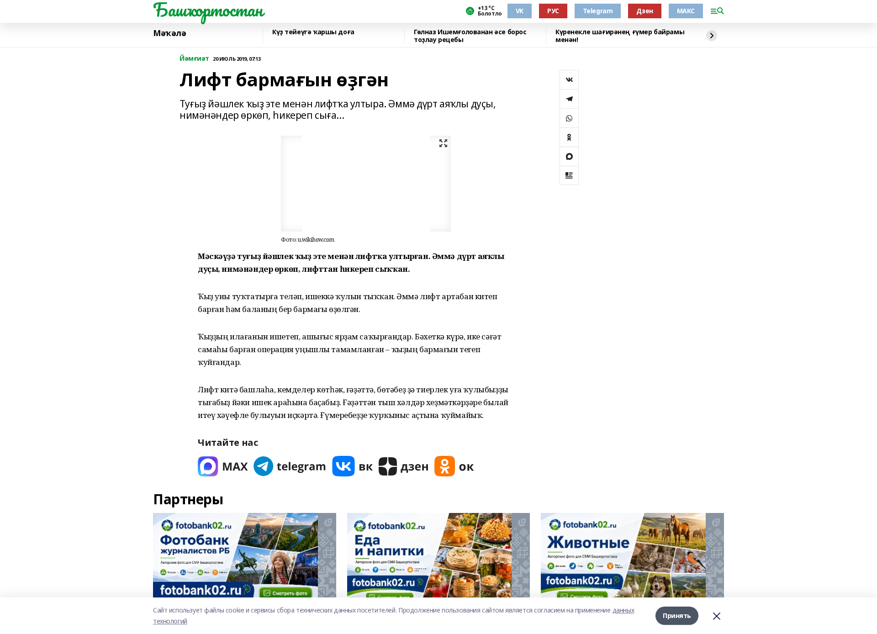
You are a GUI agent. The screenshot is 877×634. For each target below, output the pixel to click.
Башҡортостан (208, 9)
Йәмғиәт (194, 59)
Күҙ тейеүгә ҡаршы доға (313, 32)
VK (519, 10)
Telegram (598, 10)
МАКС (686, 10)
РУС (553, 10)
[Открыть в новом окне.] (223, 466)
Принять (677, 615)
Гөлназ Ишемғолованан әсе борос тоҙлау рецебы (470, 35)
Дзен (644, 10)
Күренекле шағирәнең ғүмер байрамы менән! (619, 35)
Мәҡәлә (169, 33)
